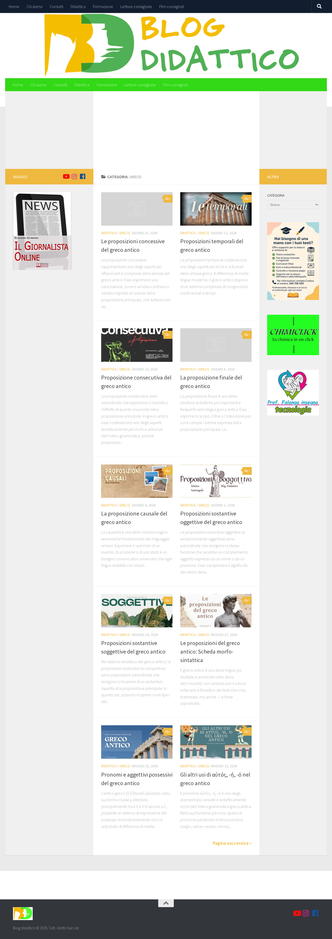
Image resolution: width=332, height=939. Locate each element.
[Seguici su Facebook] (82, 176)
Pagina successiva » (232, 843)
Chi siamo (34, 6)
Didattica (78, 6)
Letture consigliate (136, 6)
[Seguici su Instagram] (74, 176)
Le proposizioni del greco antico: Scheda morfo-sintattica (210, 651)
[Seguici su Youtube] (66, 176)
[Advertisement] (176, 130)
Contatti (56, 6)
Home (14, 6)
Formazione (103, 6)
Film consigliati (171, 6)
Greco (124, 233)
